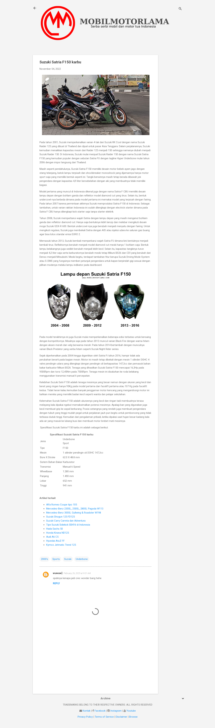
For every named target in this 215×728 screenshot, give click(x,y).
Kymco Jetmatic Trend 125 (61, 544)
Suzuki (67, 559)
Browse (133, 716)
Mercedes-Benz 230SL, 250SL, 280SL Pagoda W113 (74, 508)
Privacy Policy (85, 716)
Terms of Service (104, 716)
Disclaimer (121, 716)
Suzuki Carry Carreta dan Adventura (65, 520)
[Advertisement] (171, 105)
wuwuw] (57, 573)
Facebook (100, 710)
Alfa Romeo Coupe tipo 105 (61, 504)
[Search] (180, 9)
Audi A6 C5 (52, 536)
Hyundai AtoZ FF (55, 540)
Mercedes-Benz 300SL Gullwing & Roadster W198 (73, 512)
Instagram (116, 710)
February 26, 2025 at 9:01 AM (77, 573)
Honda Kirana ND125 (57, 532)
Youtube (131, 710)
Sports (56, 559)
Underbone (82, 559)
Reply (56, 583)
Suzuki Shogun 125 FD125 (60, 516)
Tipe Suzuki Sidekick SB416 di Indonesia (68, 524)
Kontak (86, 710)
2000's (44, 559)
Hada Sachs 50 (54, 528)
